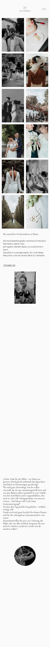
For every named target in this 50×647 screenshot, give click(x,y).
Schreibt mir (9, 265)
